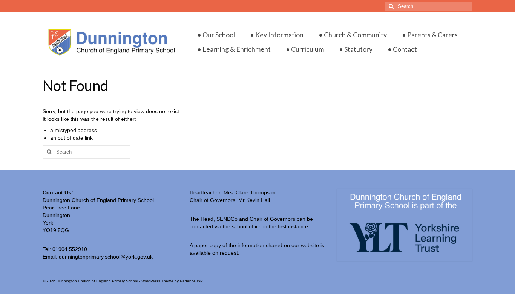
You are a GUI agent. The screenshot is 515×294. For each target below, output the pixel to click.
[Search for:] (428, 6)
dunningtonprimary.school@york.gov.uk (106, 257)
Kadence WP (191, 281)
